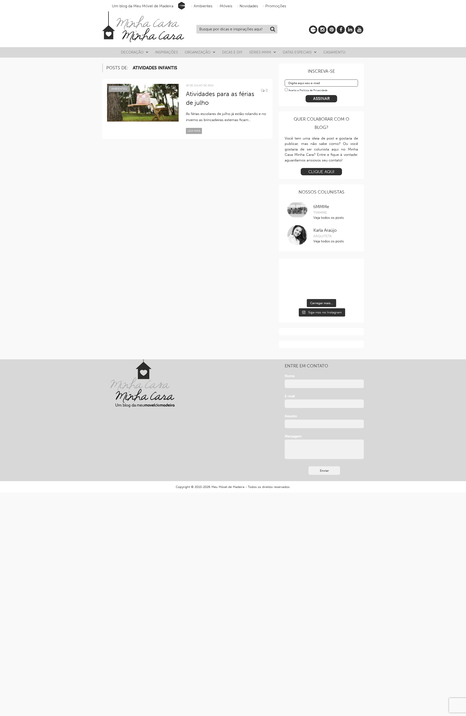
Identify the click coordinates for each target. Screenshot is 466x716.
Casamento (334, 52)
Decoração (132, 52)
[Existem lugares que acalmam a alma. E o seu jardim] (321, 288)
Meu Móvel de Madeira (227, 487)
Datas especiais (297, 52)
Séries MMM (260, 52)
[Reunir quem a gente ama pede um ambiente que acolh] (346, 273)
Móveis (226, 6)
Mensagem (293, 436)
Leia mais (194, 131)
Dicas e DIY (232, 52)
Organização (197, 52)
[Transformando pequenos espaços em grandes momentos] (346, 288)
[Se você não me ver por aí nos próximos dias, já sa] (296, 288)
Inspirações (166, 52)
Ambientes (203, 6)
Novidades (249, 6)
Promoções (275, 6)
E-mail (290, 396)
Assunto (291, 416)
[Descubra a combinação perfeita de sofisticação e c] (321, 273)
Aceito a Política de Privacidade (308, 90)
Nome (290, 376)
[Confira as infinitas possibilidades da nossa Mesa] (296, 273)
